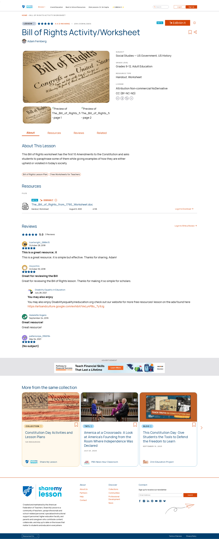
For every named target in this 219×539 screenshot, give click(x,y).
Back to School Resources (75, 7)
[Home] (27, 7)
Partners (83, 493)
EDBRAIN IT (48, 200)
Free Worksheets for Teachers (65, 174)
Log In (179, 7)
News (111, 503)
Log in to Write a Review (185, 226)
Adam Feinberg (37, 41)
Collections (113, 489)
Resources (54, 133)
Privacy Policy (191, 536)
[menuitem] (36, 115)
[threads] (160, 501)
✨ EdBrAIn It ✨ (118, 7)
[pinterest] (152, 501)
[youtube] (156, 501)
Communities (114, 493)
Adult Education (142, 66)
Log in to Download (183, 209)
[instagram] (144, 501)
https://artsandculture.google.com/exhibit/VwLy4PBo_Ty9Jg (66, 306)
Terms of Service (175, 536)
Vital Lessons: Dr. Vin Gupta (99, 7)
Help (82, 496)
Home (24, 15)
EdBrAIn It (179, 23)
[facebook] (140, 501)
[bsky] (164, 501)
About (30, 132)
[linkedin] (148, 501)
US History (164, 55)
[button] (202, 428)
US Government (147, 55)
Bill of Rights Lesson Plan (35, 174)
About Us (84, 489)
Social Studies (125, 55)
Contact (83, 500)
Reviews (79, 133)
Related (102, 133)
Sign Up (191, 7)
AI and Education (56, 7)
